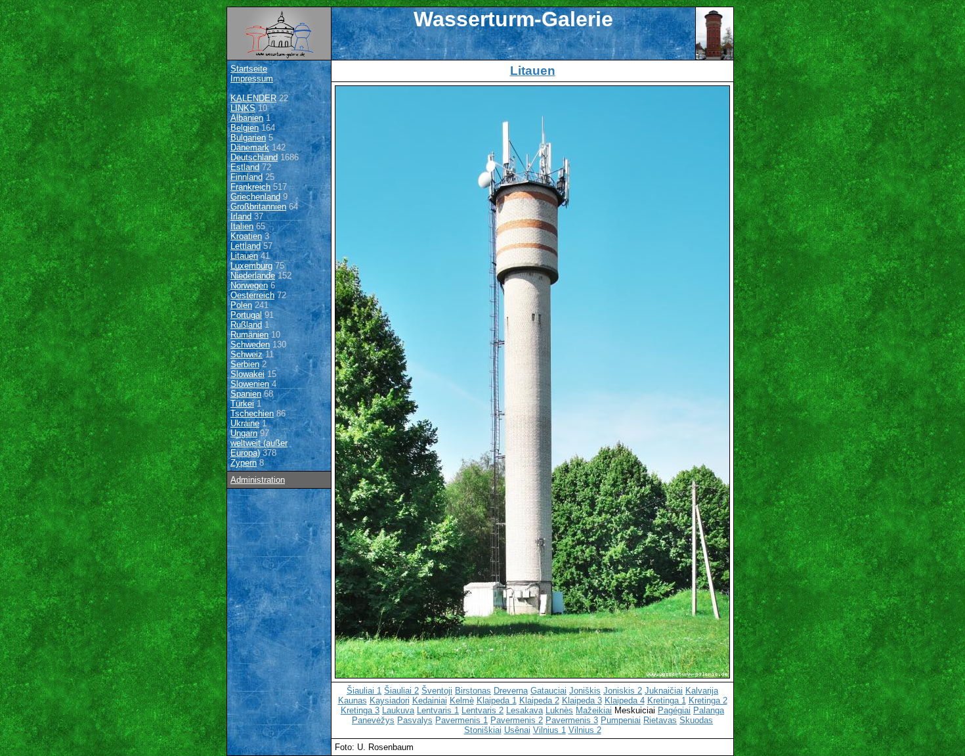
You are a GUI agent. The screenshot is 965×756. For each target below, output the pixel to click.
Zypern (243, 463)
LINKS (242, 108)
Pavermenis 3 (572, 720)
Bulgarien (248, 138)
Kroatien (246, 236)
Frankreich (250, 187)
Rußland (246, 325)
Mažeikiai (594, 710)
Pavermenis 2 (516, 720)
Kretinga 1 (666, 700)
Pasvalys (415, 720)
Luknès (559, 710)
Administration (257, 480)
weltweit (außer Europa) (259, 448)
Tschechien (252, 413)
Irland (240, 216)
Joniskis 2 (622, 691)
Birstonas (473, 691)
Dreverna (511, 691)
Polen (241, 305)
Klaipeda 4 (625, 700)
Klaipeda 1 (497, 700)
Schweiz (246, 354)
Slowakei (247, 374)
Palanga (708, 710)
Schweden (250, 344)
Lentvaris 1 (438, 710)
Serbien (244, 364)
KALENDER (253, 98)
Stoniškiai (483, 730)
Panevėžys (373, 720)
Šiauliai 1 (364, 691)
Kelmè (462, 700)
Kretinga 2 (708, 700)
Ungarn (243, 433)
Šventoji (436, 691)
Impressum (251, 78)
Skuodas (696, 720)
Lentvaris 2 (482, 710)
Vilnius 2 (584, 730)
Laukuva (398, 710)
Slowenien (249, 384)
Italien (241, 226)
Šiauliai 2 (401, 691)
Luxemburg (251, 266)
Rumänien (249, 335)
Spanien (245, 394)
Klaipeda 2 (539, 700)
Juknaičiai (664, 691)
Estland (244, 167)
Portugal (246, 315)
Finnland (246, 177)
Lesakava (524, 710)
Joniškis (585, 691)
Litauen (244, 256)
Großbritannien (258, 206)
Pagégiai (674, 710)
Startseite (248, 69)
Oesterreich (252, 295)
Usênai (517, 730)
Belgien (244, 128)
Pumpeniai (621, 720)
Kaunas (352, 700)
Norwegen (249, 285)
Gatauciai (548, 691)
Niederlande (252, 275)
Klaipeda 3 (582, 700)
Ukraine (244, 423)
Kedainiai (429, 700)
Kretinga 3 (360, 710)
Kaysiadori (390, 700)
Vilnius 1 (549, 730)
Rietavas (660, 720)
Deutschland (254, 157)
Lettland (245, 246)
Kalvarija (701, 691)
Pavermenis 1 (461, 720)
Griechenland (255, 197)
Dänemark (249, 147)
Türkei (242, 404)
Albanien (246, 118)
